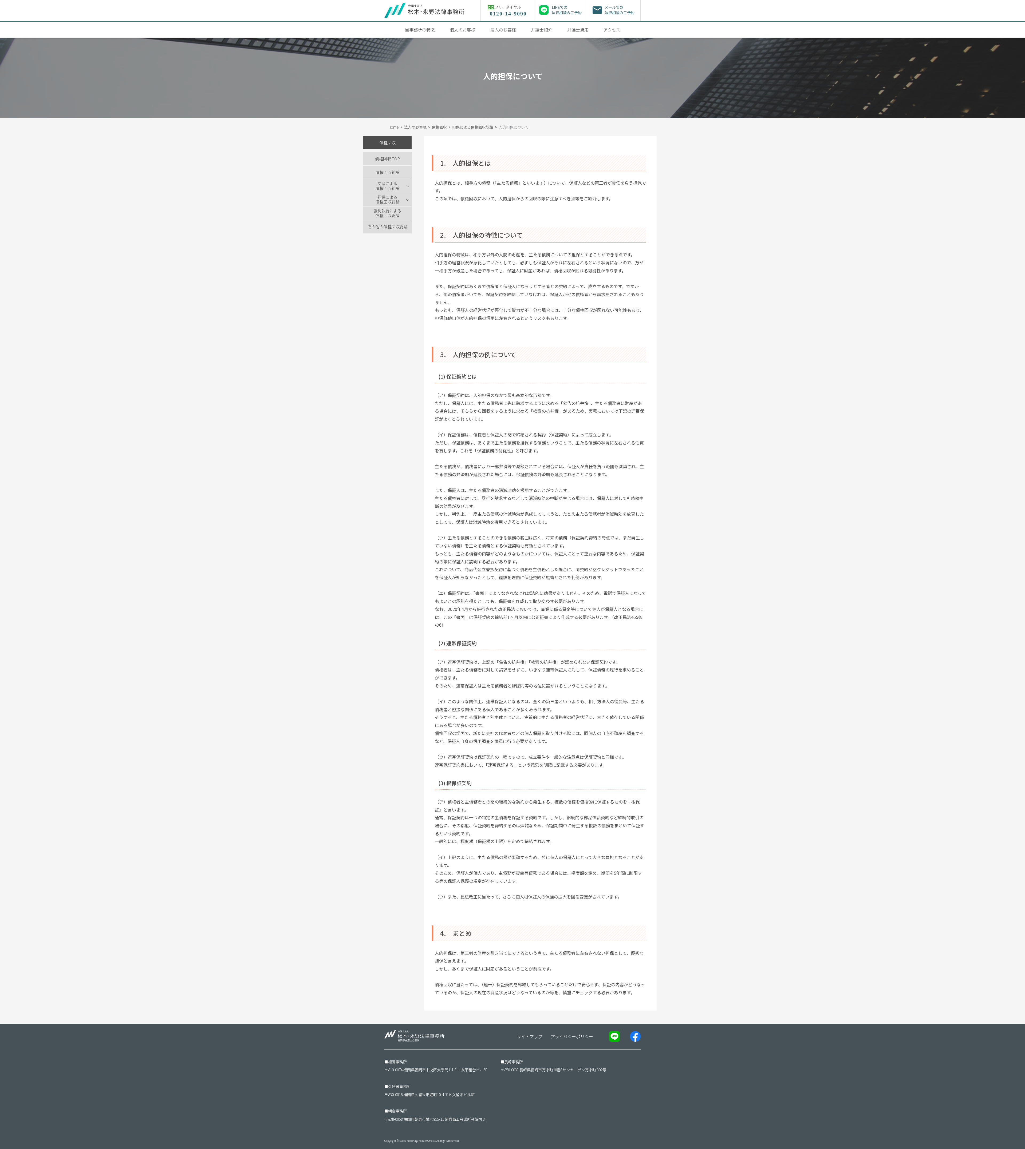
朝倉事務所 (397, 1111)
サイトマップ (529, 1036)
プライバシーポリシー (571, 1036)
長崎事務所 (513, 1061)
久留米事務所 (399, 1086)
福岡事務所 (397, 1061)
